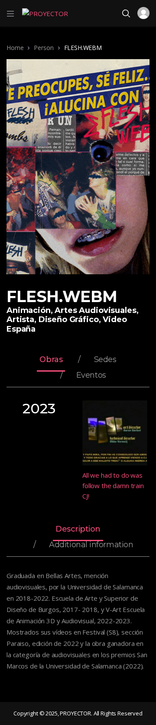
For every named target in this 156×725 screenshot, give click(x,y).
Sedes (105, 360)
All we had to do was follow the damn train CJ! (113, 485)
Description (78, 529)
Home (14, 47)
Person (43, 47)
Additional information (91, 545)
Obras (50, 360)
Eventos (91, 375)
